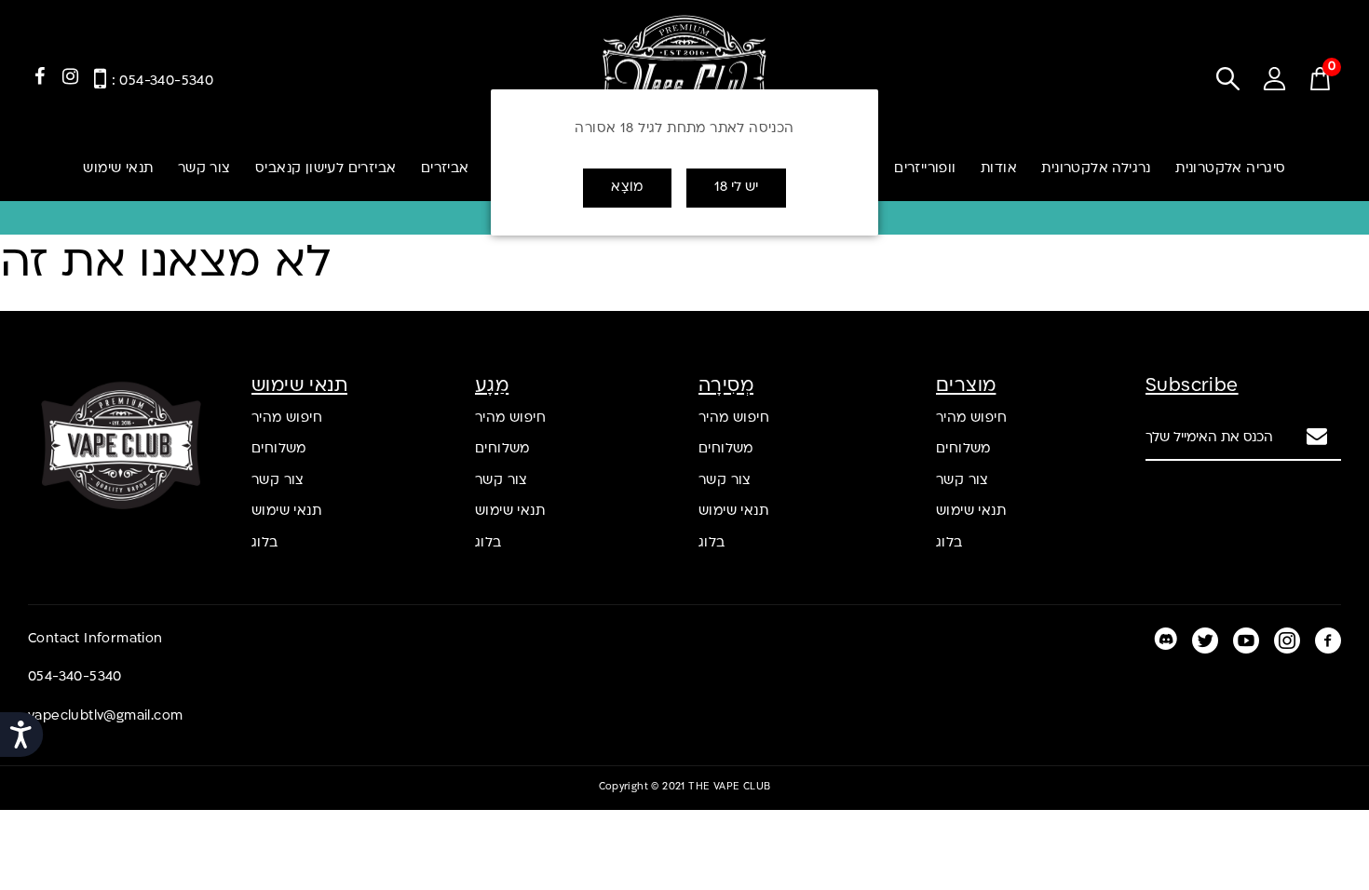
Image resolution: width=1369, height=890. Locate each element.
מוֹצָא (627, 188)
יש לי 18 (736, 188)
